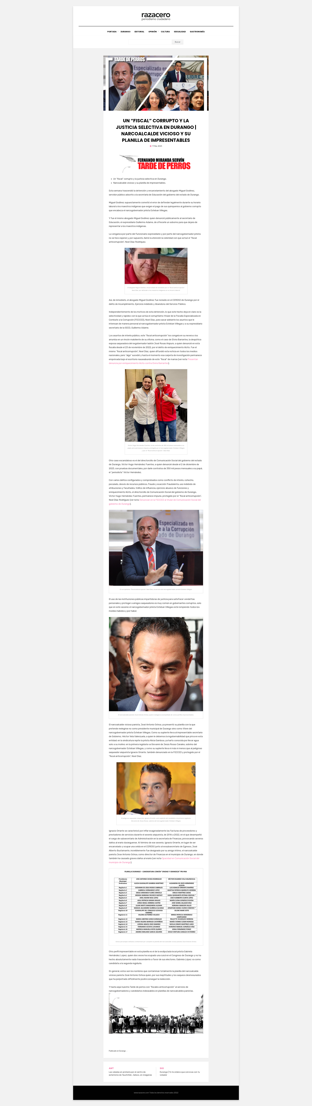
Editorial (139, 31)
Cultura (165, 31)
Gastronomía (197, 31)
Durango (125, 31)
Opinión (152, 31)
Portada (112, 31)
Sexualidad (180, 31)
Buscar (177, 42)
